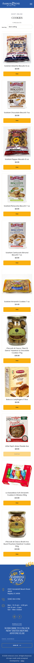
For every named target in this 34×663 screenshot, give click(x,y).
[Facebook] (19, 617)
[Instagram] (14, 617)
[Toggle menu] (31, 4)
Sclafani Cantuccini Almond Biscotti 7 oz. (17, 253)
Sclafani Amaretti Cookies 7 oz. (17, 301)
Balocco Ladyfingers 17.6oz (17, 399)
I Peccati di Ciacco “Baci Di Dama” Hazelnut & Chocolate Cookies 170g (17, 350)
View (17, 74)
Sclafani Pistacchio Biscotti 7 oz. (17, 206)
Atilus (22, 661)
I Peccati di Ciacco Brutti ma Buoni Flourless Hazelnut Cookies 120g (17, 544)
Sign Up (15, 645)
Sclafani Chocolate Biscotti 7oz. (17, 112)
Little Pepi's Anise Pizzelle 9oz (17, 446)
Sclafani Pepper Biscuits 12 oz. (17, 159)
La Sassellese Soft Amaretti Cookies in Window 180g (17, 494)
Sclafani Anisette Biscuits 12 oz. (17, 66)
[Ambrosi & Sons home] (11, 4)
